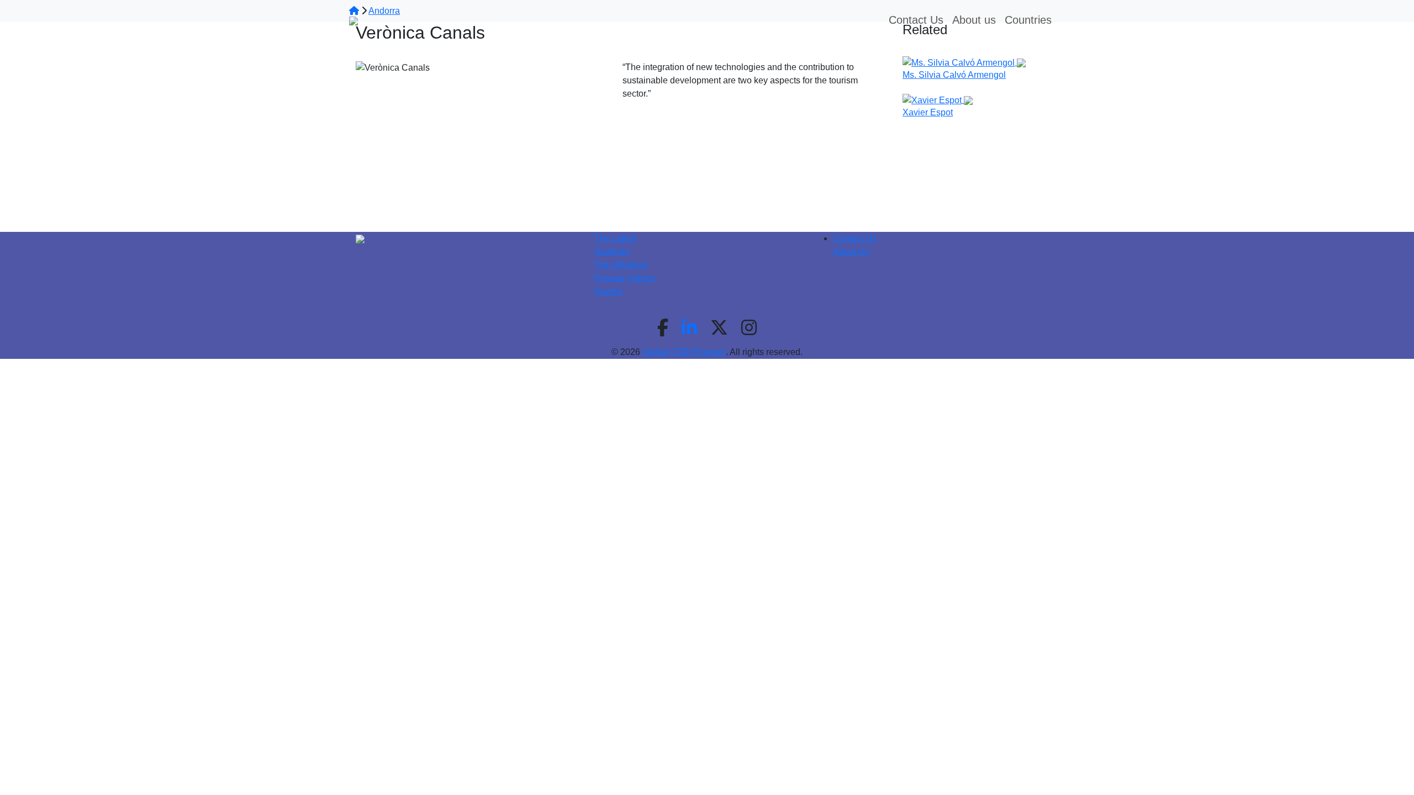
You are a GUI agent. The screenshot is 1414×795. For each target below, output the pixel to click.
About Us (851, 251)
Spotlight (611, 251)
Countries (1028, 20)
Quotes (608, 291)
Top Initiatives (621, 264)
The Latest (615, 238)
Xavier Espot (928, 112)
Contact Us (855, 238)
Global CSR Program (684, 352)
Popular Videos (624, 278)
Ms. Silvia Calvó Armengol (954, 75)
